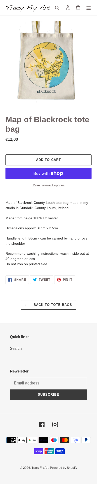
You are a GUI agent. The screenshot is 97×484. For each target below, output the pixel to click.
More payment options (49, 185)
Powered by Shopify (63, 468)
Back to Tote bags (52, 305)
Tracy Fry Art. (40, 468)
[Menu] (88, 7)
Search (16, 348)
